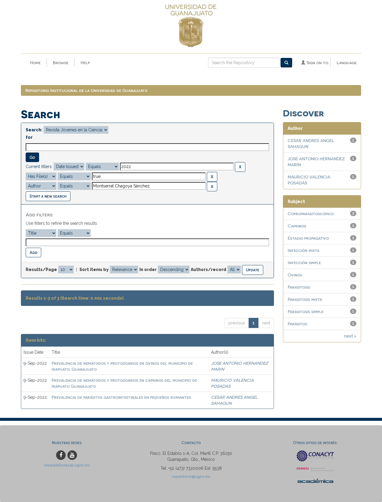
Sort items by (94, 269)
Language (347, 62)
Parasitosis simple (306, 311)
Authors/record (208, 269)
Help (85, 62)
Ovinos (295, 274)
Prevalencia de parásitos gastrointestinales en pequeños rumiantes (121, 397)
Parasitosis (299, 287)
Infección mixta (303, 250)
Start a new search (48, 196)
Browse (60, 62)
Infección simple (304, 262)
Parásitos (297, 323)
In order (148, 269)
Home (35, 62)
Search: (34, 129)
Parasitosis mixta (305, 299)
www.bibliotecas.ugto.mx (67, 465)
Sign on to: (317, 62)
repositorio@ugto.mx (191, 476)
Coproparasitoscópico (311, 213)
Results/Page (41, 269)
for (29, 137)
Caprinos (297, 225)
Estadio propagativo (308, 238)
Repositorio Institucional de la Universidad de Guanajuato (86, 90)
